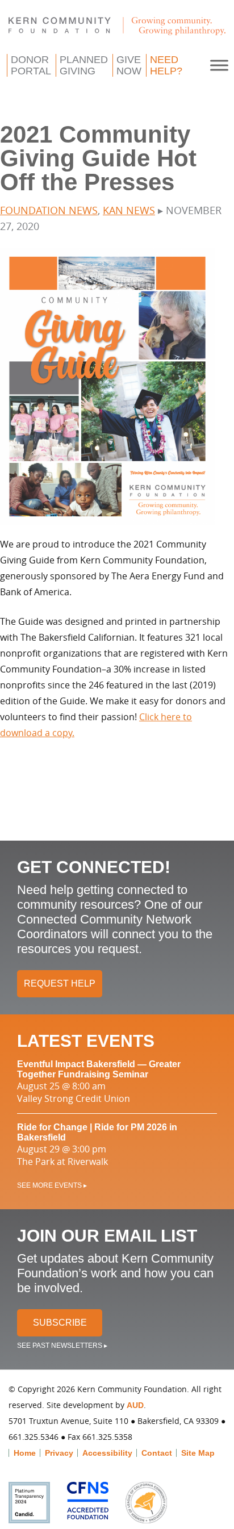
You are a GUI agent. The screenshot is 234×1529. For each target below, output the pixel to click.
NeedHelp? (166, 65)
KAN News (129, 210)
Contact (156, 1452)
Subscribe (60, 1322)
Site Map (198, 1452)
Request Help (59, 983)
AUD (135, 1405)
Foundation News (49, 210)
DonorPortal (31, 65)
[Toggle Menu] (219, 65)
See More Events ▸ (52, 1185)
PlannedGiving (84, 65)
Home (25, 1452)
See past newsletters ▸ (62, 1346)
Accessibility (107, 1452)
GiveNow (128, 65)
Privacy (59, 1452)
